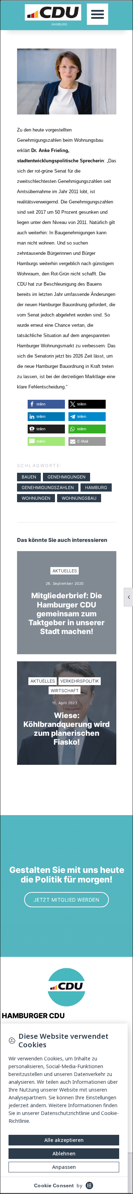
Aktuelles (64, 570)
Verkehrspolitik (79, 681)
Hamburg (96, 487)
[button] (97, 14)
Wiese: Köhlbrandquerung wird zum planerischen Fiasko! (66, 729)
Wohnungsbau (79, 498)
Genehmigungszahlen (48, 487)
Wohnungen (36, 498)
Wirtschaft (65, 690)
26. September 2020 (65, 583)
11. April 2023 (64, 703)
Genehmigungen (66, 477)
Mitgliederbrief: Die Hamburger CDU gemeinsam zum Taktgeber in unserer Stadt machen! (66, 613)
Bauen (29, 477)
